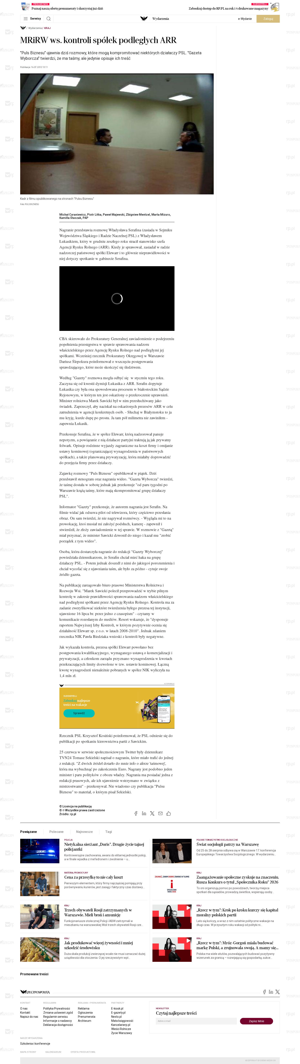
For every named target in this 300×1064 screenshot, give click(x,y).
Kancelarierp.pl (120, 1024)
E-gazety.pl (118, 1012)
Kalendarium (53, 1052)
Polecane (56, 832)
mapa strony (28, 1052)
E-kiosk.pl (117, 1008)
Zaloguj (268, 18)
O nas (24, 1008)
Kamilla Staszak (70, 217)
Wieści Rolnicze (121, 1029)
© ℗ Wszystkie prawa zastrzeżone (82, 810)
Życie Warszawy (121, 1033)
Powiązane (28, 832)
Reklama (83, 1008)
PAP (85, 217)
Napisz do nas (29, 1016)
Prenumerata (86, 1016)
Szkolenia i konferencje (35, 1043)
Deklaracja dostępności (58, 1024)
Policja (68, 840)
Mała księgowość (122, 1020)
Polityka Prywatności (56, 1008)
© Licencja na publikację (75, 806)
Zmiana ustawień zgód (58, 1012)
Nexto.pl (116, 1016)
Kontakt (25, 1012)
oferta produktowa (83, 1052)
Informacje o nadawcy (57, 1020)
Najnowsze (84, 832)
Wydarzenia (160, 19)
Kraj (47, 28)
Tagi (108, 832)
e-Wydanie (245, 18)
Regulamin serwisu (55, 1016)
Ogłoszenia (85, 1012)
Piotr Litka (94, 214)
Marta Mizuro (160, 214)
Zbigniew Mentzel (138, 214)
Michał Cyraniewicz (72, 214)
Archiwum (84, 1020)
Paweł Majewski (113, 214)
